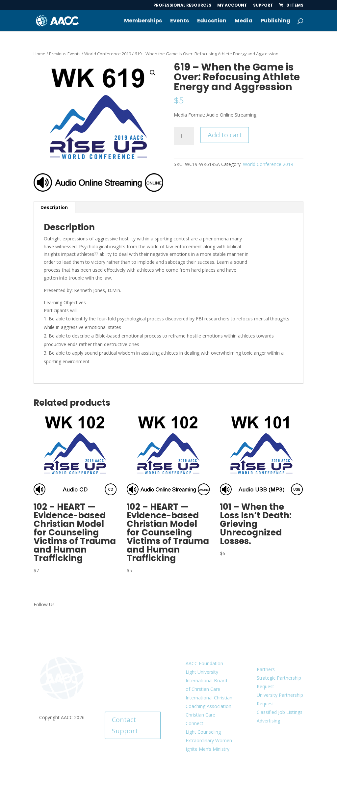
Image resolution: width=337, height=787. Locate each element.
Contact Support (125, 725)
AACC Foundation (204, 663)
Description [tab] (54, 207)
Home (39, 54)
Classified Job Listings (279, 712)
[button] (153, 73)
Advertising (268, 721)
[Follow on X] (267, 745)
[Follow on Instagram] (275, 758)
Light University (202, 672)
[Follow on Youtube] (293, 745)
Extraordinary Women (209, 740)
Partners (266, 669)
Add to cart (225, 134)
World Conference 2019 (107, 54)
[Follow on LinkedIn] (280, 745)
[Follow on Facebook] (254, 745)
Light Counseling (203, 732)
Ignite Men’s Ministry (207, 749)
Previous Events (65, 54)
